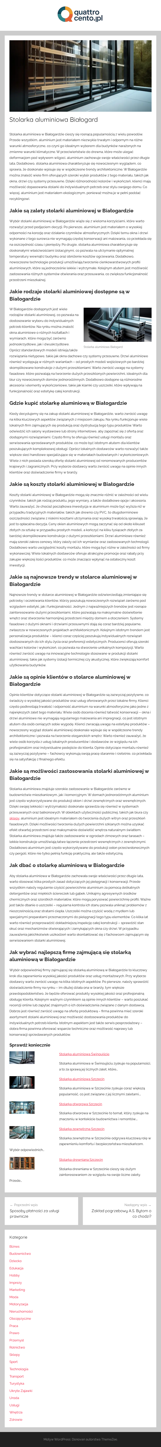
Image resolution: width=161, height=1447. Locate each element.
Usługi (14, 1405)
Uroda (14, 1398)
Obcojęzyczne (20, 1318)
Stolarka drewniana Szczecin (81, 1160)
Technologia (18, 1369)
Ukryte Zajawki (20, 1391)
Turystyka (16, 1383)
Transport (16, 1376)
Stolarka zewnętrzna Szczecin (81, 1129)
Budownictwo (20, 1254)
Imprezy (15, 1283)
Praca (13, 1326)
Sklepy (14, 1355)
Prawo (14, 1333)
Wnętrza (15, 1412)
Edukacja (16, 1268)
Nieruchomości (21, 1311)
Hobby (14, 1275)
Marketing (17, 1290)
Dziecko (15, 1261)
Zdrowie (15, 1420)
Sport (13, 1362)
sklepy (14, 818)
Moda (13, 1297)
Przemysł (16, 1340)
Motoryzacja (18, 1304)
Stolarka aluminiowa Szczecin (81, 1079)
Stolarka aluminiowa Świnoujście (84, 1054)
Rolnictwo (17, 1347)
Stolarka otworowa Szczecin (80, 1104)
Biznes (14, 1246)
